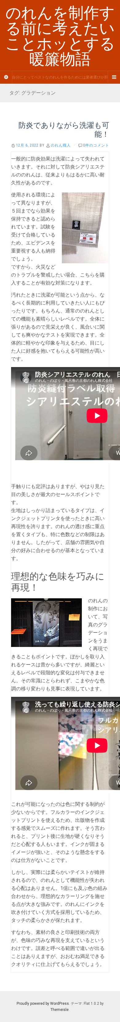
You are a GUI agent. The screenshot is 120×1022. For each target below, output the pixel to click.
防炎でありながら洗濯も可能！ (63, 129)
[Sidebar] (6, 77)
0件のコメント (96, 145)
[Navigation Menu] (114, 77)
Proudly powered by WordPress (43, 1003)
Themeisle (59, 1010)
